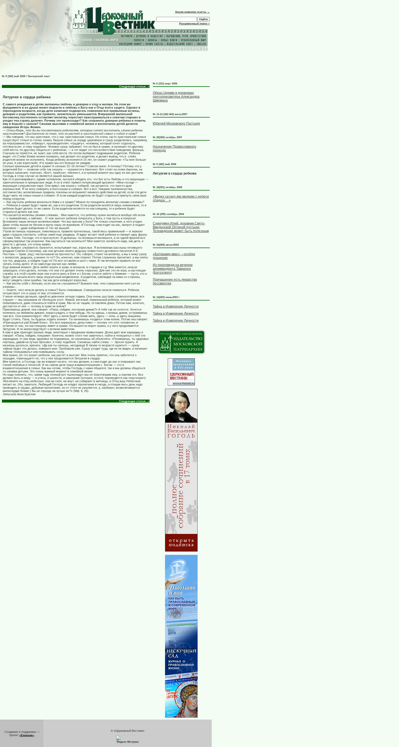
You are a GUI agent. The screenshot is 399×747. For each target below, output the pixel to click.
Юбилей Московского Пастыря (176, 123)
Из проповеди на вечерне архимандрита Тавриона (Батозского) (173, 268)
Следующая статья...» (134, 86)
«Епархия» (26, 735)
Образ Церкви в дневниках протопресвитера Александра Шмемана (176, 96)
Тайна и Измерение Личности (176, 306)
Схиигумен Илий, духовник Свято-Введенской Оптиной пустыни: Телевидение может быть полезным (181, 227)
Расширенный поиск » (194, 23)
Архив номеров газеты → (192, 11)
